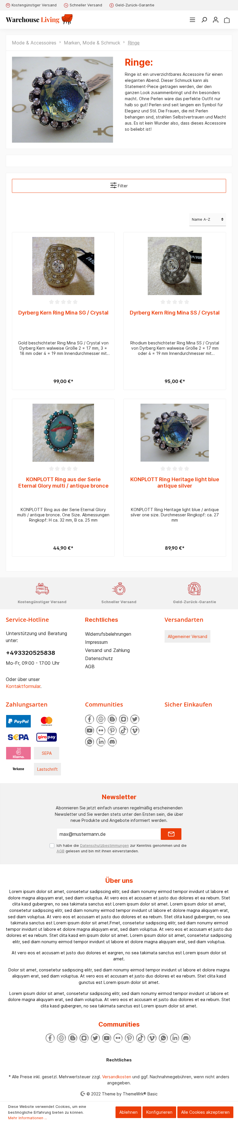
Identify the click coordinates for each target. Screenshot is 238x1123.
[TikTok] (123, 730)
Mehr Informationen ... (27, 1118)
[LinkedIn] (100, 741)
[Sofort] (18, 752)
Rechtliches (101, 619)
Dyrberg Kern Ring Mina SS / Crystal (175, 313)
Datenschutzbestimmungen (104, 845)
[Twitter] (134, 719)
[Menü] (192, 19)
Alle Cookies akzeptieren (205, 1112)
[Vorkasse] (18, 768)
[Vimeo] (134, 730)
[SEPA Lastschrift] (18, 736)
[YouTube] (89, 730)
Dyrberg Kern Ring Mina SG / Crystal (63, 313)
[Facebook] (89, 719)
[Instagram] (123, 719)
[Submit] (171, 834)
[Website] (100, 719)
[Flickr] (100, 730)
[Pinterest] (112, 730)
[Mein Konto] (215, 19)
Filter (122, 185)
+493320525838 (30, 652)
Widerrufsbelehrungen (108, 634)
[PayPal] (18, 720)
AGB (90, 666)
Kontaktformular (23, 686)
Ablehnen (128, 1112)
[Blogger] (112, 719)
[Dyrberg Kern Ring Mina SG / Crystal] (63, 266)
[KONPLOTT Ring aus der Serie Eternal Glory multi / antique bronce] (63, 433)
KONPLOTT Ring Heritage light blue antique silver (174, 482)
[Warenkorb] (226, 19)
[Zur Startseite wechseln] (39, 19)
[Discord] (112, 741)
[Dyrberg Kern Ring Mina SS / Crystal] (174, 266)
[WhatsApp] (89, 741)
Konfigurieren (159, 1112)
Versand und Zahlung (107, 650)
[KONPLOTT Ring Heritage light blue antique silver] (174, 433)
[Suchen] (204, 19)
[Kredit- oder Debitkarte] (46, 720)
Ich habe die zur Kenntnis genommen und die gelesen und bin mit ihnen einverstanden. (122, 848)
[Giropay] (46, 736)
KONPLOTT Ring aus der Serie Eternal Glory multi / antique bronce (63, 482)
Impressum (96, 642)
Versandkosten (116, 1076)
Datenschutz (99, 658)
